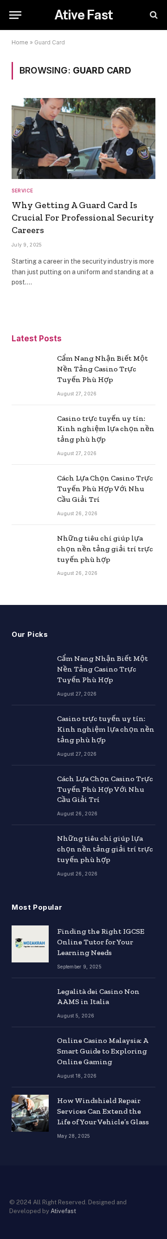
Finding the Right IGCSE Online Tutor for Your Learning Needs (100, 942)
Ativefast (63, 1211)
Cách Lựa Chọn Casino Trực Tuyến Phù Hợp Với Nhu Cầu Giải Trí (105, 489)
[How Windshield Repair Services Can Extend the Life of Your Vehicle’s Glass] (30, 1113)
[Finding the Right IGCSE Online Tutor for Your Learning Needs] (30, 943)
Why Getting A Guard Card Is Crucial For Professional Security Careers (83, 217)
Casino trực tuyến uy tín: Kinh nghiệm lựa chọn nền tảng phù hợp (105, 429)
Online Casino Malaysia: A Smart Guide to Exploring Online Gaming (102, 1051)
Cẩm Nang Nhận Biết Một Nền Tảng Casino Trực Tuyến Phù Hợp (102, 369)
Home (20, 42)
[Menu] (15, 15)
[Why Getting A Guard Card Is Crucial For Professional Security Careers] (83, 138)
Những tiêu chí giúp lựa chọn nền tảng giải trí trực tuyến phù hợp (105, 549)
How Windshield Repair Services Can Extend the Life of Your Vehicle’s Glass (103, 1111)
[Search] (153, 15)
